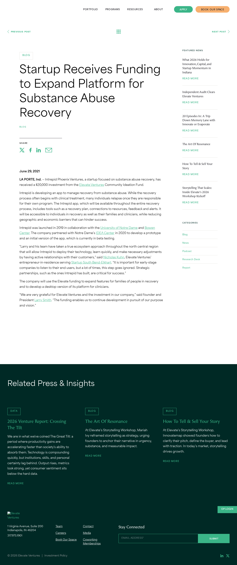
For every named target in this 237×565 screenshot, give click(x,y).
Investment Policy (55, 555)
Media (87, 533)
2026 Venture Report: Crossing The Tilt (36, 425)
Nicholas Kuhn (113, 257)
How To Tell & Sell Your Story (197, 166)
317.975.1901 (14, 535)
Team (59, 526)
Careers (61, 533)
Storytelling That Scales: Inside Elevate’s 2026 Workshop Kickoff (197, 192)
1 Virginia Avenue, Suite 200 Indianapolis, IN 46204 (25, 528)
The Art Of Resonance (196, 144)
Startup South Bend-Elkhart (91, 262)
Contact (88, 526)
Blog (22, 126)
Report (186, 267)
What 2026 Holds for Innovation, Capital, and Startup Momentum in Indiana (196, 66)
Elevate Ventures (16, 9)
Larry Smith (42, 300)
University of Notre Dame (119, 228)
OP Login (227, 509)
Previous (21, 31)
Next (219, 31)
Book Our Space (212, 9)
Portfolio (90, 9)
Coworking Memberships (92, 542)
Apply (183, 9)
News (185, 243)
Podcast (186, 251)
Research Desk (191, 259)
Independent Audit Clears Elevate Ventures (198, 94)
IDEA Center (105, 233)
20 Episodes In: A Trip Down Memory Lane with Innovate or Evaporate (198, 120)
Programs (112, 9)
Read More (190, 79)
